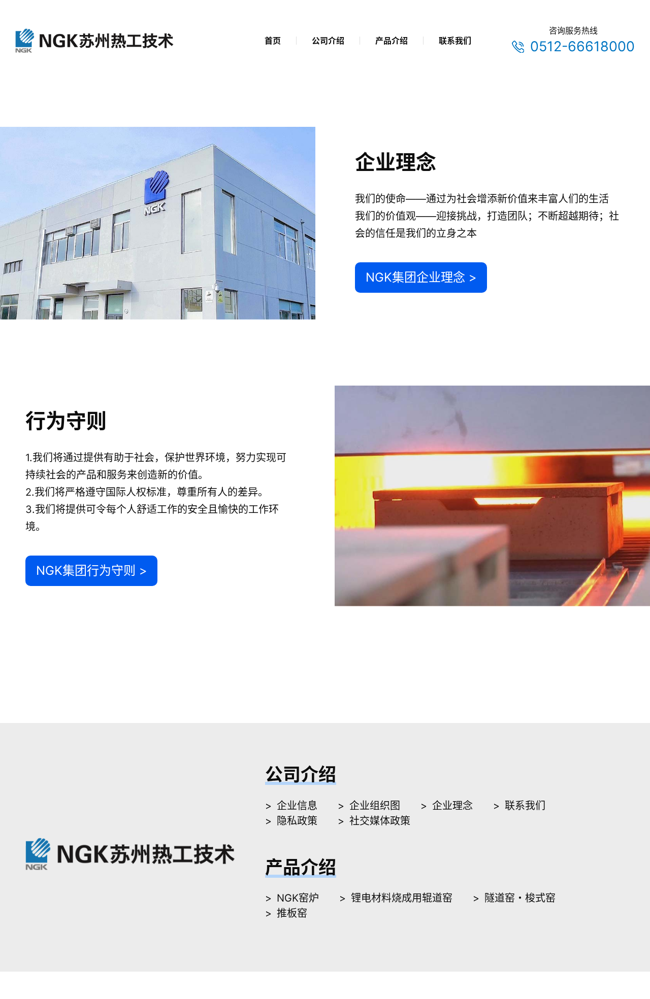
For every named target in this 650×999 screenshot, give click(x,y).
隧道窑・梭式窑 (520, 898)
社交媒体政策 (379, 821)
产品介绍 (391, 41)
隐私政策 (297, 821)
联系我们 (455, 41)
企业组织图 (374, 806)
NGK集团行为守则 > (91, 570)
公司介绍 (328, 41)
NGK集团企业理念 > (421, 277)
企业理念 (452, 806)
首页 (273, 41)
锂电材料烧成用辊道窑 (401, 898)
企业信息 (297, 806)
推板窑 (292, 913)
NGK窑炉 (298, 898)
